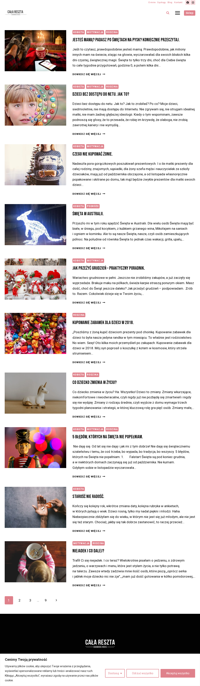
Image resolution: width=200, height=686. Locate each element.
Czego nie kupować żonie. (92, 154)
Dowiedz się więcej (88, 74)
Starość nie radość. (88, 496)
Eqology (161, 2)
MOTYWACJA (95, 32)
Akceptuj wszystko (177, 673)
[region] (100, 670)
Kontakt (178, 2)
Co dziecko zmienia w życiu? (94, 382)
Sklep (189, 13)
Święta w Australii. (88, 214)
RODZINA (112, 32)
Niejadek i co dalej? (88, 551)
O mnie (151, 2)
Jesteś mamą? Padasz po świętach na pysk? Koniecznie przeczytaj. (126, 40)
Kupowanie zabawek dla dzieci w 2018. (103, 322)
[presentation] (35, 50)
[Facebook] (187, 2)
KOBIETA (78, 32)
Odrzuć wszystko (142, 673)
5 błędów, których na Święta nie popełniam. (107, 437)
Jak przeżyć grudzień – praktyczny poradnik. (108, 268)
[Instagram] (193, 2)
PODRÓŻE (93, 206)
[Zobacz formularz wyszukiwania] (168, 13)
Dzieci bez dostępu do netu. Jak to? (100, 94)
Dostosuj (113, 673)
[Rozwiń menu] (177, 13)
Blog (170, 2)
